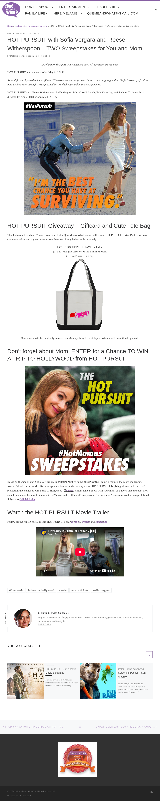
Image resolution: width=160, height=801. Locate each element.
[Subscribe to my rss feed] (151, 792)
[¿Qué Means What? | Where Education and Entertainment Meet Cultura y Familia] (11, 9)
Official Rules (27, 499)
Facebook (75, 521)
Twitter (86, 521)
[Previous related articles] (141, 654)
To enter (68, 490)
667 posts (44, 624)
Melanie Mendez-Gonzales (23, 56)
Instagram (101, 521)
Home (10, 25)
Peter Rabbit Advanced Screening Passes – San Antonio (132, 673)
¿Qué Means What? (24, 791)
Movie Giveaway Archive (35, 25)
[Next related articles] (149, 654)
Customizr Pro (26, 795)
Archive (18, 25)
